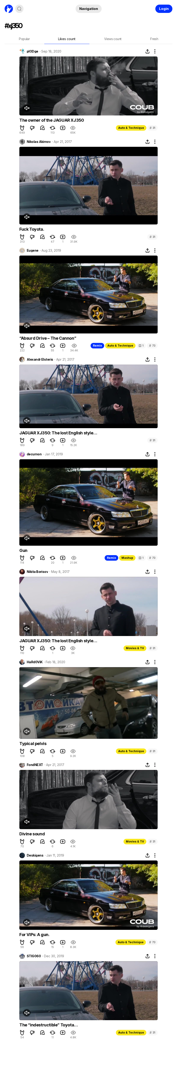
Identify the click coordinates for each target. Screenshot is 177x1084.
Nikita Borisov (37, 571)
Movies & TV (135, 648)
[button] (22, 128)
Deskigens (35, 855)
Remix (97, 345)
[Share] (147, 51)
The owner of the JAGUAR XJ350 (51, 120)
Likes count (66, 39)
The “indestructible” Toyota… (48, 1024)
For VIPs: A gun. (34, 934)
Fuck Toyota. (31, 229)
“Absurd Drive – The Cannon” (47, 338)
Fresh (154, 39)
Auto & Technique (131, 128)
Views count (112, 39)
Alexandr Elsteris (40, 359)
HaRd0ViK (35, 662)
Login (164, 8)
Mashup (127, 558)
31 (152, 128)
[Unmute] (26, 108)
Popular (24, 39)
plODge (32, 51)
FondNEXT (35, 764)
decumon (34, 454)
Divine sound (32, 833)
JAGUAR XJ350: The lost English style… (58, 432)
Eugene (32, 250)
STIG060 (34, 956)
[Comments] (42, 128)
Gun (23, 550)
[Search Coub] (19, 9)
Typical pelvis (32, 743)
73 (152, 346)
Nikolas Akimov (38, 141)
